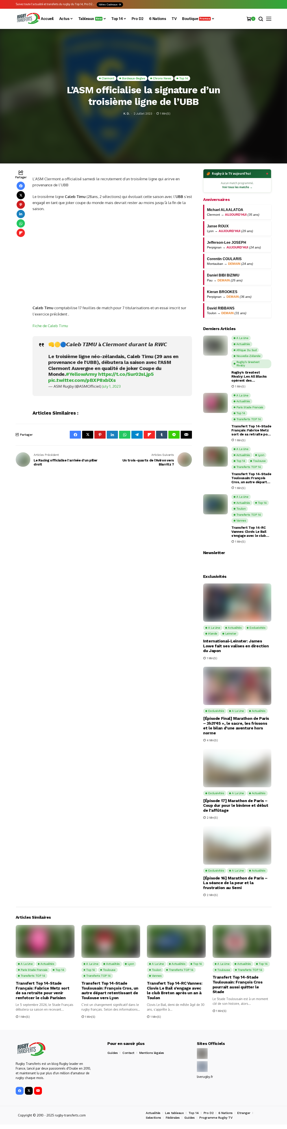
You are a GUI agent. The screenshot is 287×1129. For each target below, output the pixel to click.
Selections (153, 1117)
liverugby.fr (205, 1077)
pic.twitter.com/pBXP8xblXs (82, 380)
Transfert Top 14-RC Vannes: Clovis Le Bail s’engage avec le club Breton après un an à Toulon (248, 532)
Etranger (243, 1113)
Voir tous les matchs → (237, 187)
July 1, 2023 (111, 386)
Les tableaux (174, 1113)
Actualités (153, 1113)
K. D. (126, 113)
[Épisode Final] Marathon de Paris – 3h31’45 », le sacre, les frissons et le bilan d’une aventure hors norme (236, 725)
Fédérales (172, 1117)
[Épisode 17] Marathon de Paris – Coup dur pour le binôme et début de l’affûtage (235, 805)
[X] (29, 1091)
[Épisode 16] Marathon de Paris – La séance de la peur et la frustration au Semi (235, 883)
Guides (112, 1053)
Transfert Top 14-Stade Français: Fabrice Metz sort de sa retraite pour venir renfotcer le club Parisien (251, 430)
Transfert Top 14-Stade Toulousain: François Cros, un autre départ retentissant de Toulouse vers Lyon (251, 478)
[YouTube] (38, 1091)
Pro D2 (208, 1113)
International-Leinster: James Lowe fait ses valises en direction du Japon (236, 646)
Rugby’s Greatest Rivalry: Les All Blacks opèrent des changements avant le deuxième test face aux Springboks (250, 376)
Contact (128, 1053)
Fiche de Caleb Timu (50, 325)
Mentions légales (151, 1053)
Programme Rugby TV (215, 1117)
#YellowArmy (81, 374)
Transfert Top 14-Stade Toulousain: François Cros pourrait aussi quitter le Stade (238, 984)
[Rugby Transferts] (28, 19)
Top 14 (194, 1113)
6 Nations (225, 1113)
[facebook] (20, 1091)
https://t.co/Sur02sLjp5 (126, 374)
